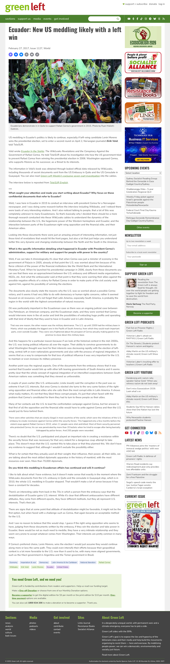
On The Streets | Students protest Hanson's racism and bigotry (142, 345)
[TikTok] (138, 432)
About (56, 623)
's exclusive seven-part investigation (70, 176)
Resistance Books (86, 626)
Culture (8, 632)
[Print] (27, 55)
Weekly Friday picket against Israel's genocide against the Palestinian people (140, 199)
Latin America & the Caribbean (64, 562)
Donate (153, 4)
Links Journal (84, 623)
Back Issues (10, 635)
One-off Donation (28, 590)
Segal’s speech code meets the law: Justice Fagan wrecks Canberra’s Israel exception (141, 474)
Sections (10, 19)
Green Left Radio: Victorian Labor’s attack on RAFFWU (143, 484)
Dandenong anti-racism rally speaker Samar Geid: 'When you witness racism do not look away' (142, 381)
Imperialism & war (28, 562)
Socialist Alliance (86, 629)
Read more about (115, 654)
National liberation (87, 562)
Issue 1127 (36, 48)
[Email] (32, 55)
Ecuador (50, 567)
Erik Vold (25, 567)
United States (62, 567)
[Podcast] (131, 432)
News (7, 623)
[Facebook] (16, 55)
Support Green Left (139, 273)
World (47, 48)
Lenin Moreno (37, 567)
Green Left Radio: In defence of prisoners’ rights (141, 447)
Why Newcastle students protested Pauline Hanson (138, 419)
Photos (32, 623)
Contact (57, 629)
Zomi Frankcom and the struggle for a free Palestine (141, 465)
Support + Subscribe (136, 4)
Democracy (43, 562)
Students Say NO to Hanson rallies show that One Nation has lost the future (143, 409)
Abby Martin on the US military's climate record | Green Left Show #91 (142, 354)
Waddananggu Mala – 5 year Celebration (139, 190)
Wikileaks (14, 567)
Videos (32, 629)
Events (47, 19)
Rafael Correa (104, 562)
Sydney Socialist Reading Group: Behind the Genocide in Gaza (141, 180)
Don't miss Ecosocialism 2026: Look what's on (141, 390)
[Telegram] (146, 432)
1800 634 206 (35, 602)
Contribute (58, 626)
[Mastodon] (11, 55)
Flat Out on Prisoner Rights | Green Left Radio (140, 329)
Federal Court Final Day (137, 210)
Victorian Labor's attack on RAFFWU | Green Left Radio (140, 337)
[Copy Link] (37, 55)
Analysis (9, 626)
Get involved (61, 19)
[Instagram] (142, 432)
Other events (143, 227)
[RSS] (160, 432)
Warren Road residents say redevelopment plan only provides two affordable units (142, 456)
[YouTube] (126, 432)
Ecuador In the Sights (32, 151)
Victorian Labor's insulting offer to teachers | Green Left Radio (142, 363)
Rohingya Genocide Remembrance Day (142, 219)
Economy (13, 562)
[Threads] (155, 432)
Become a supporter (22, 595)
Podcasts (33, 626)
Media (37, 19)
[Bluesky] (21, 55)
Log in (162, 4)
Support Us (24, 19)
